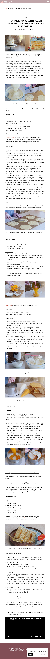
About (31, 647)
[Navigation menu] (48, 1)
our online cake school (27, 518)
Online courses (33, 645)
